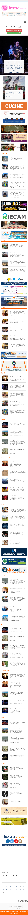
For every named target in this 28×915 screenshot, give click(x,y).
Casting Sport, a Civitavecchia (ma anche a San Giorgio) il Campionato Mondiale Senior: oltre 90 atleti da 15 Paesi (17, 442)
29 (20, 889)
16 (23, 884)
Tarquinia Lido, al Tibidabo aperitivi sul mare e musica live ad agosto (17, 526)
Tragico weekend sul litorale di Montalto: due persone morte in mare (17, 158)
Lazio (3, 420)
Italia (3, 717)
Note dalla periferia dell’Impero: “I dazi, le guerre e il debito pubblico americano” (17, 785)
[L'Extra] (14, 8)
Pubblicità (19, 908)
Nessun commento (17, 62)
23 (23, 887)
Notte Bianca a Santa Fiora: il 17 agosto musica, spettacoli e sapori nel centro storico (18, 489)
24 (3, 889)
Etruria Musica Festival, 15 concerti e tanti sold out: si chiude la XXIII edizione (14, 68)
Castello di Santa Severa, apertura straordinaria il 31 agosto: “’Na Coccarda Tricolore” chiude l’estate (17, 433)
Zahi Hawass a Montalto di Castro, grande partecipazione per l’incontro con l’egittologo (17, 646)
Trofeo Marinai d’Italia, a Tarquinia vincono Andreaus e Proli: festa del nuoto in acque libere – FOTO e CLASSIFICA (17, 599)
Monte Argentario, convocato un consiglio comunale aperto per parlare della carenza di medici (17, 481)
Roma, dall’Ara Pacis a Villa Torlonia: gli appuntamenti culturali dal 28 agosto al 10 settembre (17, 451)
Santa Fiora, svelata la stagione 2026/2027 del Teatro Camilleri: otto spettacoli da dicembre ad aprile (17, 464)
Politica (3, 240)
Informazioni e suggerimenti (15, 906)
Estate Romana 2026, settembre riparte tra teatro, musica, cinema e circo (17, 425)
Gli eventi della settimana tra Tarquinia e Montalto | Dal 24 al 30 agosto (18, 329)
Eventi (3, 308)
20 (13, 887)
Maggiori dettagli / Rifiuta (14, 30)
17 (3, 887)
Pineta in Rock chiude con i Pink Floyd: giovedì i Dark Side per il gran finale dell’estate (17, 710)
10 (3, 884)
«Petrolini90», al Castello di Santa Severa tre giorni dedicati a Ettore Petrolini (17, 757)
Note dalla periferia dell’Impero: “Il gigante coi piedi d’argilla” (17, 768)
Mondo (3, 763)
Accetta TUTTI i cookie (14, 33)
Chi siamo (12, 904)
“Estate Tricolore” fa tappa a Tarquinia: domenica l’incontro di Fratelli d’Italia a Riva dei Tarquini (17, 254)
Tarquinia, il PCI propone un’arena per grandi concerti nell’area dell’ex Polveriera (14, 94)
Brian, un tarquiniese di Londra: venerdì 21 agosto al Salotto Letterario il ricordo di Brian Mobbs (17, 663)
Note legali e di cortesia (10, 908)
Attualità (4, 153)
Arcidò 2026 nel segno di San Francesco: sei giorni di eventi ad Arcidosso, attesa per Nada (18, 497)
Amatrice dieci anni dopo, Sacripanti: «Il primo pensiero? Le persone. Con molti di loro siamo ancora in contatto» (18, 167)
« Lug (3, 894)
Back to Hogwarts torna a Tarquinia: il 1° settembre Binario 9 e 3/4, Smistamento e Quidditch (18, 313)
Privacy (24, 908)
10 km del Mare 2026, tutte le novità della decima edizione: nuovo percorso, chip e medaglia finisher (17, 618)
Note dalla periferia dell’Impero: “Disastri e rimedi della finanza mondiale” (16, 776)
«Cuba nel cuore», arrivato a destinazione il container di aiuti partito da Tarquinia (17, 176)
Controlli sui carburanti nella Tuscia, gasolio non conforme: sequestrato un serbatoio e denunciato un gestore (17, 185)
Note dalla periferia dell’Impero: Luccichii (15, 800)
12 (10, 884)
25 (6, 889)
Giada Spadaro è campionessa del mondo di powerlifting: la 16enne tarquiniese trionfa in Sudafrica (17, 609)
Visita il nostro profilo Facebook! (14, 845)
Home (8, 904)
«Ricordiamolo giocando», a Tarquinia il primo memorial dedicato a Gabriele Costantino (17, 590)
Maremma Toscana (8, 458)
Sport (3, 575)
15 (20, 884)
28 (16, 889)
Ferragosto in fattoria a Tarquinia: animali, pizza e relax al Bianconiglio (17, 542)
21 (16, 887)
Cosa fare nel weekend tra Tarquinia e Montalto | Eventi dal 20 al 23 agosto (17, 345)
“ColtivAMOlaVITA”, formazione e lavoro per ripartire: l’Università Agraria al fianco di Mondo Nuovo (17, 246)
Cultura (3, 625)
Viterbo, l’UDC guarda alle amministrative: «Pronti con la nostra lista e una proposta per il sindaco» (18, 271)
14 (16, 884)
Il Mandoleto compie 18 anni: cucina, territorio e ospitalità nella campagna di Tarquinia (17, 518)
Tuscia (3, 373)
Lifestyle (4, 504)
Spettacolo (5, 670)
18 (6, 887)
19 (10, 887)
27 (13, 889)
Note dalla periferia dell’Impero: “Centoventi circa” (16, 793)
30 (23, 889)
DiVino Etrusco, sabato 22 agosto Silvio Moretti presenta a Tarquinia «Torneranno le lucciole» (17, 655)
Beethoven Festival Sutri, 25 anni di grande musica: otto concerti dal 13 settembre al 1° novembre (17, 378)
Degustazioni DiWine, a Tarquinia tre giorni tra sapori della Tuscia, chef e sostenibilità (17, 534)
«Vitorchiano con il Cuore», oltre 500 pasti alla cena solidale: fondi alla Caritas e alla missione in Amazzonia (17, 395)
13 (13, 884)
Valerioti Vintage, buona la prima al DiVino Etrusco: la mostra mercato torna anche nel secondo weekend (18, 509)
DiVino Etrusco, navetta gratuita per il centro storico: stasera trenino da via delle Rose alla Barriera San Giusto (18, 337)
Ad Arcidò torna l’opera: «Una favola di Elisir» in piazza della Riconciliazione (18, 473)
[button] (2, 55)
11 (6, 884)
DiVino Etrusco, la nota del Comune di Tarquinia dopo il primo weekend (17, 321)
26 (10, 889)
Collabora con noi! (20, 904)
